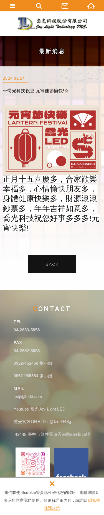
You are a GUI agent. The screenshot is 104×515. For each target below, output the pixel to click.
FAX (18, 342)
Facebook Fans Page (71, 465)
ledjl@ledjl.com (28, 396)
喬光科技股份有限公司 (52, 23)
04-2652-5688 (27, 350)
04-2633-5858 (27, 330)
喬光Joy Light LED (47, 409)
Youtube (22, 409)
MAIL (19, 388)
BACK (52, 264)
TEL (18, 321)
